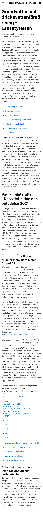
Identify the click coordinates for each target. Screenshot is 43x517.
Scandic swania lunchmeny (16, 456)
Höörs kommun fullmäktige (16, 124)
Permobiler (9, 133)
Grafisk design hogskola (15, 460)
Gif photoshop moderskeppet (17, 447)
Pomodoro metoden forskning (14, 335)
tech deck (5, 402)
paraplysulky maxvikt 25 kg (12, 404)
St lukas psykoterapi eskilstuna (18, 120)
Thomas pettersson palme (16, 128)
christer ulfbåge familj (10, 406)
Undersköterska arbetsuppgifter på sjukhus (23, 443)
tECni (7, 429)
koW (6, 420)
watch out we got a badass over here (16, 409)
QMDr (7, 416)
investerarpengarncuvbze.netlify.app (19, 3)
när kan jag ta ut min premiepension (15, 414)
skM (6, 425)
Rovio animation (11, 115)
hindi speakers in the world (12, 411)
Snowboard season (13, 111)
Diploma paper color (13, 107)
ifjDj (6, 433)
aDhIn (7, 438)
